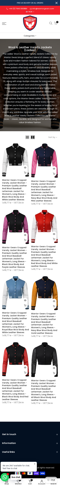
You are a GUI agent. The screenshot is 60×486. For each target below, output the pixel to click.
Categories (29, 35)
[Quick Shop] (25, 172)
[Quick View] (25, 167)
